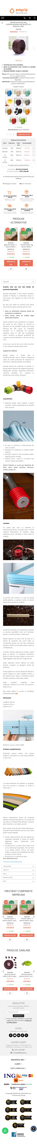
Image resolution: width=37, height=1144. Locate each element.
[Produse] (3, 18)
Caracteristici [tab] (7, 866)
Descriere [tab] (6, 282)
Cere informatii (26, 184)
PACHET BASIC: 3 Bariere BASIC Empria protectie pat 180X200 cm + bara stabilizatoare (26, 246)
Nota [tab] (4, 874)
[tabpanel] (18, 46)
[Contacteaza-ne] (24, 18)
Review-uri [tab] (7, 877)
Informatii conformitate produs (12, 862)
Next (33, 48)
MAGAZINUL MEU (17, 1060)
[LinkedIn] (18, 1035)
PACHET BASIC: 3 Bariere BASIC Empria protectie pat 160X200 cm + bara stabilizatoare (10, 246)
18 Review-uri (23, 32)
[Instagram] (26, 1035)
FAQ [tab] (4, 881)
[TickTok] (22, 1035)
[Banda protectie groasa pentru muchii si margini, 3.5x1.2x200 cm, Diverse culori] (27, 963)
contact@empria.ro (20, 1053)
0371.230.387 (19, 1050)
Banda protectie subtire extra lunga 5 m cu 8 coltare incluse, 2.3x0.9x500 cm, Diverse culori (10, 975)
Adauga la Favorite (10, 184)
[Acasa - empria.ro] (18, 10)
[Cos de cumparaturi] (30, 18)
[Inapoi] (1, 23)
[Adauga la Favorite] (10, 269)
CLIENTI (18, 1064)
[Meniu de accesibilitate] (33, 1129)
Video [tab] (6, 870)
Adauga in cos (24, 134)
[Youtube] (14, 1035)
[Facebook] (11, 1035)
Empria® (18, 29)
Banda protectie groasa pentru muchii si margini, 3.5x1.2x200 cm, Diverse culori (27, 975)
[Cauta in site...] (34, 18)
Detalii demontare (11, 858)
